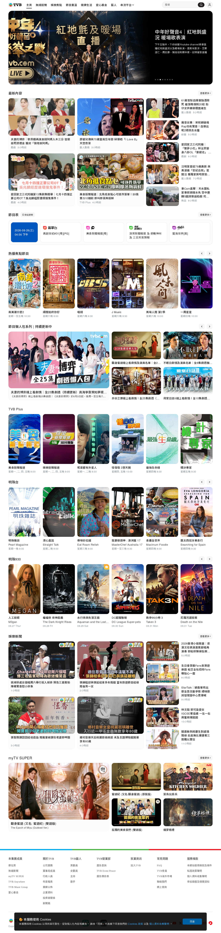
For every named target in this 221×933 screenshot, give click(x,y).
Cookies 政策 (136, 923)
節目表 (13, 214)
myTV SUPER (20, 757)
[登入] (210, 5)
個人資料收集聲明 (159, 923)
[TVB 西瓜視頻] (210, 923)
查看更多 (204, 93)
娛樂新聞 (15, 636)
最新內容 (15, 93)
